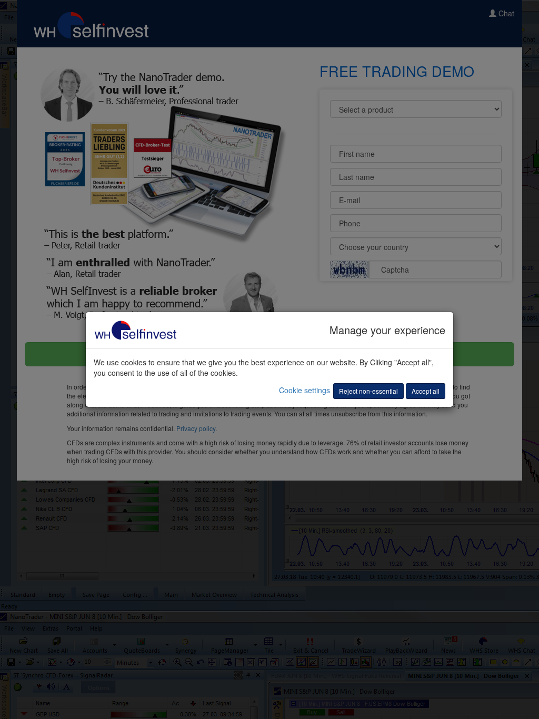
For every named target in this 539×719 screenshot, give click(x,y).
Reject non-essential (368, 390)
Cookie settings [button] (304, 390)
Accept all (426, 390)
